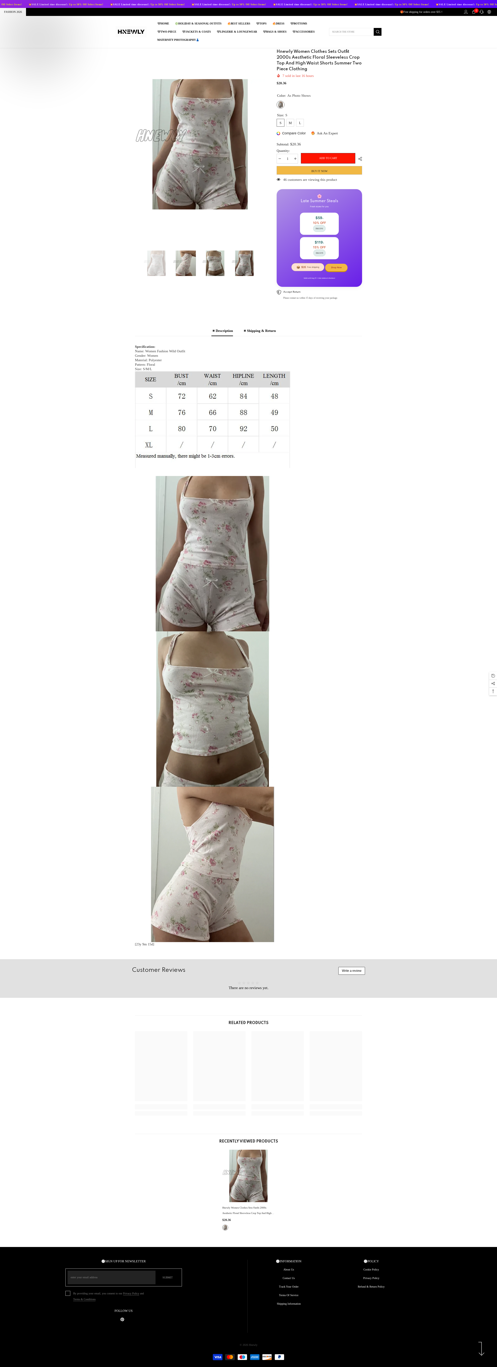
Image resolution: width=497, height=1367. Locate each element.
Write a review (351, 970)
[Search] (355, 32)
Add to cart (328, 158)
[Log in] (466, 12)
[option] (200, 144)
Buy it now (319, 171)
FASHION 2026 (13, 11)
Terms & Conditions (84, 1299)
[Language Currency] (489, 12)
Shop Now (336, 267)
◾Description (222, 331)
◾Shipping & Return (259, 331)
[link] (161, 1106)
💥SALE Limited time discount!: (85, 4)
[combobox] (351, 32)
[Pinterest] (122, 1319)
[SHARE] (358, 159)
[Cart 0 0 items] (474, 12)
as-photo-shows (225, 1227)
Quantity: (283, 151)
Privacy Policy (131, 1293)
